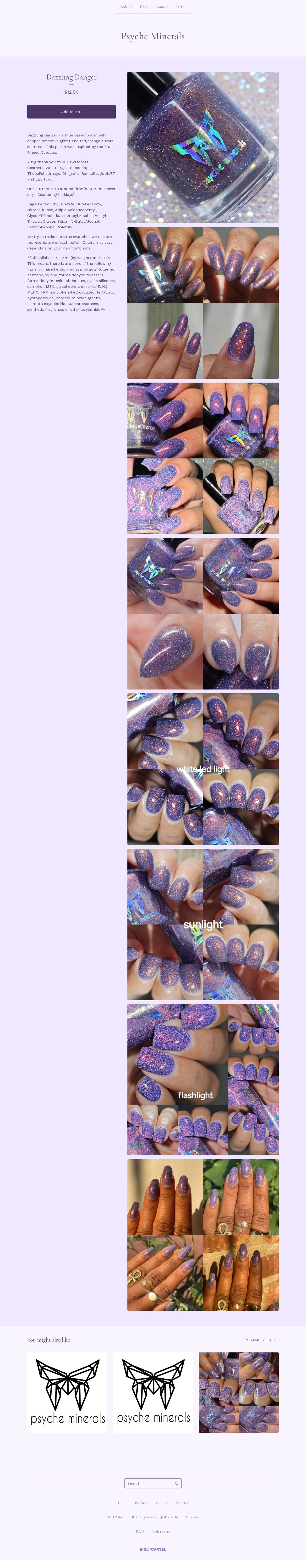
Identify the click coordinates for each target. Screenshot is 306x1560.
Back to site (161, 1531)
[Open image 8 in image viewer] (203, 1235)
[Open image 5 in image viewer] (203, 769)
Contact (161, 6)
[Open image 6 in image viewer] (203, 924)
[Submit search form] (177, 1483)
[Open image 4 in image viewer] (203, 614)
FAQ (144, 6)
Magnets (192, 1517)
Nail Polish (115, 1517)
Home (122, 1502)
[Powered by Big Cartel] (153, 1549)
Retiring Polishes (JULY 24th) (155, 1517)
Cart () (181, 6)
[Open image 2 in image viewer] (203, 303)
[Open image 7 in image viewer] (203, 1080)
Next (272, 1340)
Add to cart (71, 111)
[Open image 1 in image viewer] (203, 147)
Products (125, 6)
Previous (251, 1340)
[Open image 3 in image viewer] (203, 458)
